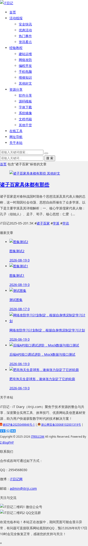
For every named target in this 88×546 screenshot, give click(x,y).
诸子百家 (43, 223)
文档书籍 (25, 119)
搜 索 (49, 158)
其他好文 (25, 83)
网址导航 (16, 136)
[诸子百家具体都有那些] (28, 173)
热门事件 (25, 36)
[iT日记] (6, 3)
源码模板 (25, 101)
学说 (65, 223)
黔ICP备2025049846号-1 (19, 424)
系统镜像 (25, 113)
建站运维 (25, 54)
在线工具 (16, 131)
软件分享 (25, 95)
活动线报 (16, 18)
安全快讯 (25, 24)
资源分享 (16, 89)
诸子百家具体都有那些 (24, 184)
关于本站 (16, 142)
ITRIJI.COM (37, 436)
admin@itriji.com (23, 488)
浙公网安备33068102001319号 (61, 424)
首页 (12, 12)
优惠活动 (25, 30)
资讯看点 (25, 42)
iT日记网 (16, 479)
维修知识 (25, 77)
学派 (56, 223)
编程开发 (25, 65)
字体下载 (25, 107)
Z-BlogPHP (7, 442)
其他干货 (25, 125)
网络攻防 (25, 59)
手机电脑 (25, 71)
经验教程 (16, 47)
